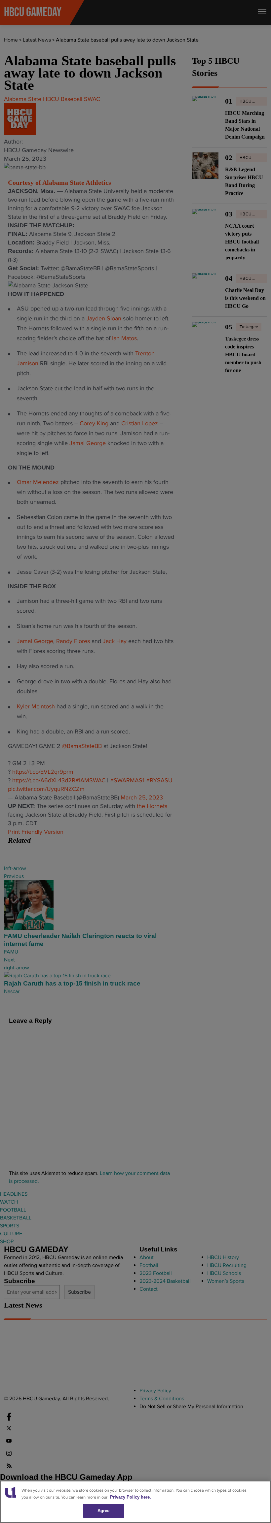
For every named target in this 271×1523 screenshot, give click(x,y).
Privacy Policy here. (130, 1497)
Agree (103, 1510)
